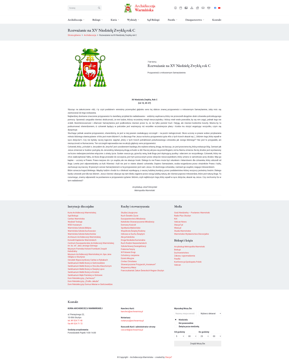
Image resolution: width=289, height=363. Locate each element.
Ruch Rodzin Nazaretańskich (134, 243)
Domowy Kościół (128, 225)
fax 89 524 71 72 (75, 323)
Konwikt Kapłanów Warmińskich (82, 240)
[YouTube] (219, 8)
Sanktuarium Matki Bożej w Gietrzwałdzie (86, 263)
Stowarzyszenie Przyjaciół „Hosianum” (138, 264)
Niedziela (183, 320)
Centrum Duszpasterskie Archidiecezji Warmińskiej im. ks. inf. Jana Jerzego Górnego (91, 244)
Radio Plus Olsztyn (182, 215)
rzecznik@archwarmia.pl (132, 330)
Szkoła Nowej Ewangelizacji (133, 246)
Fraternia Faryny (128, 249)
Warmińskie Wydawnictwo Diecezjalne (191, 234)
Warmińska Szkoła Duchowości (82, 231)
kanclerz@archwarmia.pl (132, 311)
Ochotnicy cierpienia (130, 255)
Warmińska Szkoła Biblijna (79, 228)
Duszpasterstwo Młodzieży (133, 219)
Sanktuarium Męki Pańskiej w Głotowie (85, 275)
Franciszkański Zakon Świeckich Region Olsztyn (142, 270)
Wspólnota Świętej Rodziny (133, 231)
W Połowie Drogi (128, 252)
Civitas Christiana (128, 261)
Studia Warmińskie (182, 231)
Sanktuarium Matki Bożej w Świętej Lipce (86, 269)
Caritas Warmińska (76, 219)
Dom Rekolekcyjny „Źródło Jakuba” (83, 281)
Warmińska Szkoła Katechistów (82, 234)
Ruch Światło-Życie (129, 215)
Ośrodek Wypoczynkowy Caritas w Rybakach (88, 260)
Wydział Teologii (75, 222)
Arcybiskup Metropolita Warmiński (189, 246)
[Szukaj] (99, 7)
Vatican (177, 265)
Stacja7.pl (178, 225)
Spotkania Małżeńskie (130, 228)
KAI (175, 219)
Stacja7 (168, 357)
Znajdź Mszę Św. (197, 343)
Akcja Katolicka (127, 237)
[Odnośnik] (175, 7)
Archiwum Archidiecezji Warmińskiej (84, 237)
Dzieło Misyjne (127, 258)
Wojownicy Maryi (128, 267)
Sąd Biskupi (73, 215)
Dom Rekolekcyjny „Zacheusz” (81, 278)
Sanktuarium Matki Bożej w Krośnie (83, 272)
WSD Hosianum (75, 225)
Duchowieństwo (181, 252)
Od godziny (179, 332)
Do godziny (204, 332)
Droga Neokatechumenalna (133, 240)
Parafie (177, 259)
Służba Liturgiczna (129, 212)
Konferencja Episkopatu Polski (188, 262)
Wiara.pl (177, 228)
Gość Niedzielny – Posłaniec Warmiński (192, 212)
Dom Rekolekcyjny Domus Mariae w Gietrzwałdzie (90, 284)
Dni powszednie (185, 323)
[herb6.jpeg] (128, 7)
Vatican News (180, 222)
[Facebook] (215, 8)
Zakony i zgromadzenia (184, 256)
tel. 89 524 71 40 (75, 320)
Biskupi (177, 249)
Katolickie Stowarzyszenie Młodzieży (137, 222)
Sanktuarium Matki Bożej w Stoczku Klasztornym (90, 266)
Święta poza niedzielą (188, 326)
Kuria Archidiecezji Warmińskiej (82, 212)
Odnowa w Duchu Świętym (133, 234)
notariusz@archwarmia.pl (132, 320)
